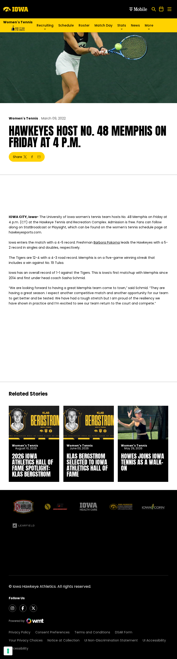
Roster (84, 25)
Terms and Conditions (92, 632)
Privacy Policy (19, 632)
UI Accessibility (154, 640)
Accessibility (18, 648)
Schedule (66, 25)
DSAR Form (123, 632)
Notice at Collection (63, 640)
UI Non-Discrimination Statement (111, 640)
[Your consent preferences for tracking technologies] (8, 651)
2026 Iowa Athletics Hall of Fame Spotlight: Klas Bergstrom (32, 465)
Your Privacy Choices (26, 640)
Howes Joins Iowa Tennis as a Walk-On (142, 462)
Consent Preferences (52, 632)
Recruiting (45, 25)
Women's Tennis (23, 118)
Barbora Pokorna (107, 242)
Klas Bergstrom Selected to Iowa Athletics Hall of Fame (87, 465)
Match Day (103, 25)
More (149, 25)
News (135, 25)
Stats (121, 25)
